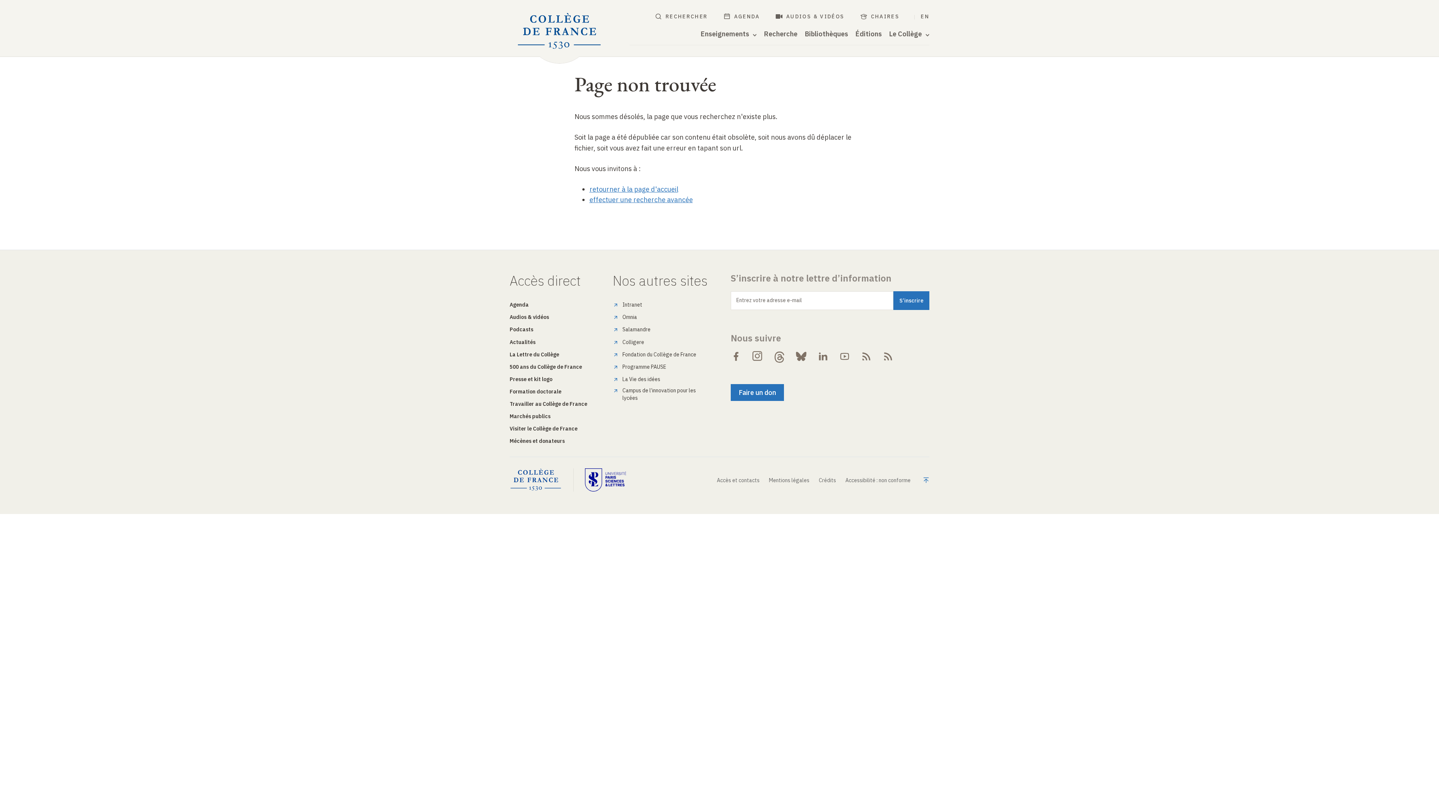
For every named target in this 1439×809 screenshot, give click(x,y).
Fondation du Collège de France (659, 354)
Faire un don (757, 392)
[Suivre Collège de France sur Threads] (779, 356)
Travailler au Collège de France (548, 404)
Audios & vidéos (815, 16)
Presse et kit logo (531, 379)
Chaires (885, 16)
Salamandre (636, 329)
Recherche (780, 34)
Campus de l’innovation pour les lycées (659, 394)
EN (925, 16)
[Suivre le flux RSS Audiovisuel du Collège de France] (888, 356)
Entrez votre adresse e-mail (769, 300)
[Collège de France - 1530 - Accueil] (559, 31)
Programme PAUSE (644, 367)
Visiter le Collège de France (543, 428)
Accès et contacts (738, 480)
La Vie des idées (641, 379)
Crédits (827, 480)
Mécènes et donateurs (537, 441)
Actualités (523, 342)
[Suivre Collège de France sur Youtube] (844, 356)
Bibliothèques (826, 34)
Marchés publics (530, 416)
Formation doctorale (535, 391)
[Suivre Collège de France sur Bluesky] (801, 356)
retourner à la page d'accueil (633, 189)
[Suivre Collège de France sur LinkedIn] (823, 356)
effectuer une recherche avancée (641, 199)
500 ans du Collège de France (546, 367)
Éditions (869, 34)
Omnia (629, 317)
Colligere (633, 342)
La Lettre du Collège (534, 354)
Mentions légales (789, 480)
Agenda (747, 16)
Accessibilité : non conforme (878, 480)
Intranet (632, 304)
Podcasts (521, 329)
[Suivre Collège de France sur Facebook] (736, 356)
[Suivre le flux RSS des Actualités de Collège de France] (866, 356)
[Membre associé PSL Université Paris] (605, 480)
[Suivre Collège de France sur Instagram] (757, 356)
